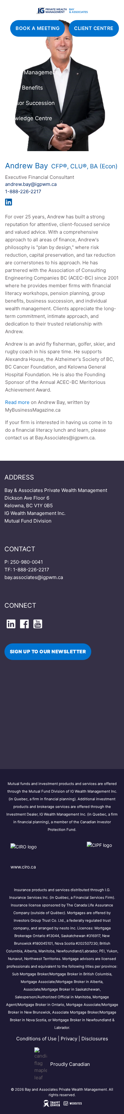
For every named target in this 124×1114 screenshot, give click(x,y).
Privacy (69, 1039)
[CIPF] (100, 851)
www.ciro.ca (23, 866)
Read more (17, 402)
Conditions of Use (36, 1039)
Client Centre (94, 28)
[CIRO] (42, 851)
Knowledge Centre (28, 118)
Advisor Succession (30, 103)
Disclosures (94, 1039)
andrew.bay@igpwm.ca (31, 184)
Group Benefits (24, 87)
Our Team (17, 57)
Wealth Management (31, 72)
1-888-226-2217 (23, 191)
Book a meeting (37, 28)
